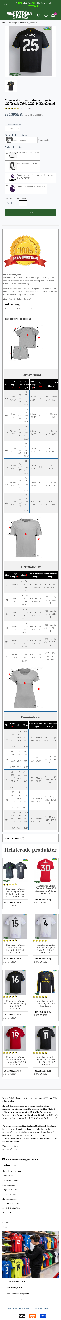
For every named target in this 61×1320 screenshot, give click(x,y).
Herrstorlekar (14, 124)
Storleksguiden (8, 1185)
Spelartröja (12, 23)
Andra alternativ (13, 147)
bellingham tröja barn (16, 1281)
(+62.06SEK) (43, 140)
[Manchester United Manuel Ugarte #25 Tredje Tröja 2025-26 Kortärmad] (30, 51)
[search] (38, 16)
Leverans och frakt (10, 1180)
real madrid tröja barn (16, 1300)
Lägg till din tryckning (16, 135)
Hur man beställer (9, 1199)
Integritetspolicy (9, 1194)
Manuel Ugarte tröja (28, 23)
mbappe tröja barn (14, 1287)
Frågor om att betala (10, 1203)
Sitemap (5, 1222)
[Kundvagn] (53, 16)
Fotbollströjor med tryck (42, 1308)
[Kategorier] (3, 15)
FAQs (4, 1217)
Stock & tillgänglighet (11, 1208)
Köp (30, 212)
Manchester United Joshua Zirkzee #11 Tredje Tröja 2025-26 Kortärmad (46, 1061)
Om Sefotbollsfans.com (12, 1171)
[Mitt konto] (46, 16)
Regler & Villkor (9, 1189)
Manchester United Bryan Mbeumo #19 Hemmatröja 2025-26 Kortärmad (15, 1061)
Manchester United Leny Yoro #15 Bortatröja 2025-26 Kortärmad (15, 949)
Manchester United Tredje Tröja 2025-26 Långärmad (46, 1003)
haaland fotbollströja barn (18, 1293)
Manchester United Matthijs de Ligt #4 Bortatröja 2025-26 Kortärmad (45, 949)
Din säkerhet (7, 1213)
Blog (4, 1227)
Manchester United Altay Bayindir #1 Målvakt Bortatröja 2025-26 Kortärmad (15, 893)
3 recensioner (25, 108)
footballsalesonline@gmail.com (22, 1159)
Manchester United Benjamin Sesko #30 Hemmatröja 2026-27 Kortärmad (45, 889)
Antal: (9, 203)
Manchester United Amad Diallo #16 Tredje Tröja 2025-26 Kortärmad (15, 1005)
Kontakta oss (7, 1175)
